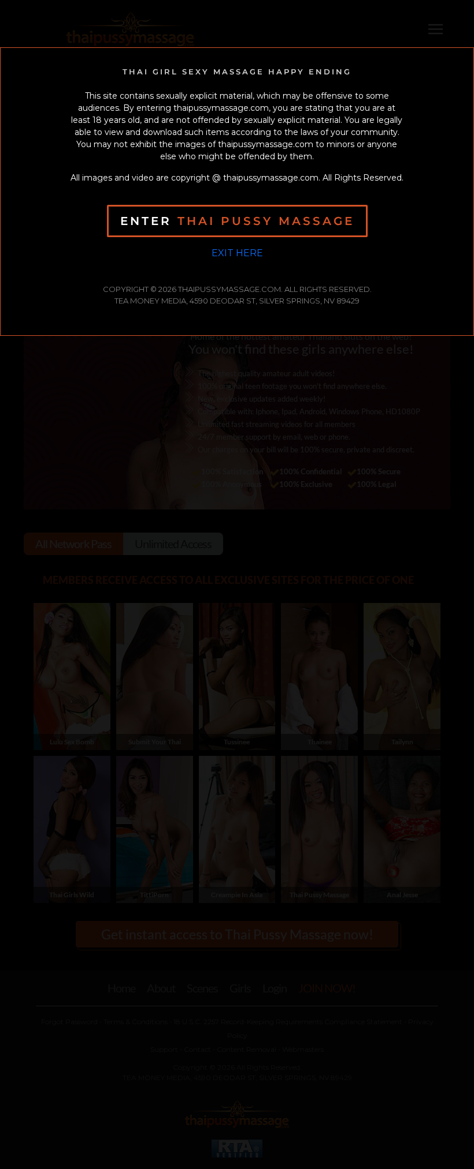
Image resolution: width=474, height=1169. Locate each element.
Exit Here (237, 253)
